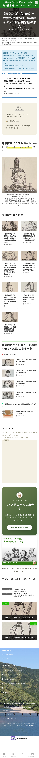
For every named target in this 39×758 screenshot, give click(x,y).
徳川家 (23, 589)
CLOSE (21, 109)
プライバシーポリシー (8, 654)
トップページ (7, 696)
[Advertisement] (19, 462)
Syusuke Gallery (6, 650)
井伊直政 (17, 595)
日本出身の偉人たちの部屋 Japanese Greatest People (19, 703)
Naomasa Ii (28, 593)
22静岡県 (16, 589)
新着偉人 (5, 711)
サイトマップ (5, 658)
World (22, 756)
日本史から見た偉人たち (29, 595)
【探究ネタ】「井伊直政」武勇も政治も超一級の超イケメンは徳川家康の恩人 (10, 299)
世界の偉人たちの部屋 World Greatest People (17, 707)
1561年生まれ (19, 593)
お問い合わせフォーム (9, 718)
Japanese (13, 756)
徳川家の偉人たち (12, 121)
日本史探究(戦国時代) (20, 591)
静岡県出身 (18, 596)
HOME (4, 756)
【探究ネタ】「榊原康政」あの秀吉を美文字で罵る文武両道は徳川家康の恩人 (10, 238)
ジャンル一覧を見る (19, 527)
